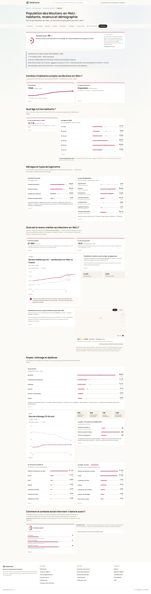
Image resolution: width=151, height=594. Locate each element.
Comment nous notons (83, 569)
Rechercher (43, 569)
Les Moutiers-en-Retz (49, 8)
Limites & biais (81, 577)
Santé (55, 26)
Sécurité (63, 26)
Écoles (48, 26)
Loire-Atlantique (36, 8)
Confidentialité (118, 574)
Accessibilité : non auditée (141, 589)
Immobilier (40, 26)
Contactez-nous (81, 580)
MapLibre (119, 335)
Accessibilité (117, 577)
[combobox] (71, 3)
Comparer (122, 2)
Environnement (92, 26)
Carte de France (44, 577)
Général (30, 26)
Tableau (121, 310)
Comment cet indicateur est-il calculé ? (36, 538)
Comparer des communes (47, 583)
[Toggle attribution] (123, 336)
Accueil (28, 8)
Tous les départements (46, 574)
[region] (100, 324)
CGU (115, 580)
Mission (116, 569)
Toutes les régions (45, 572)
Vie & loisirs (81, 26)
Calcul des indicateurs (83, 572)
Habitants (103, 26)
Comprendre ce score (109, 46)
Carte (115, 310)
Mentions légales (119, 572)
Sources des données (83, 574)
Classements (114, 2)
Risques (72, 26)
